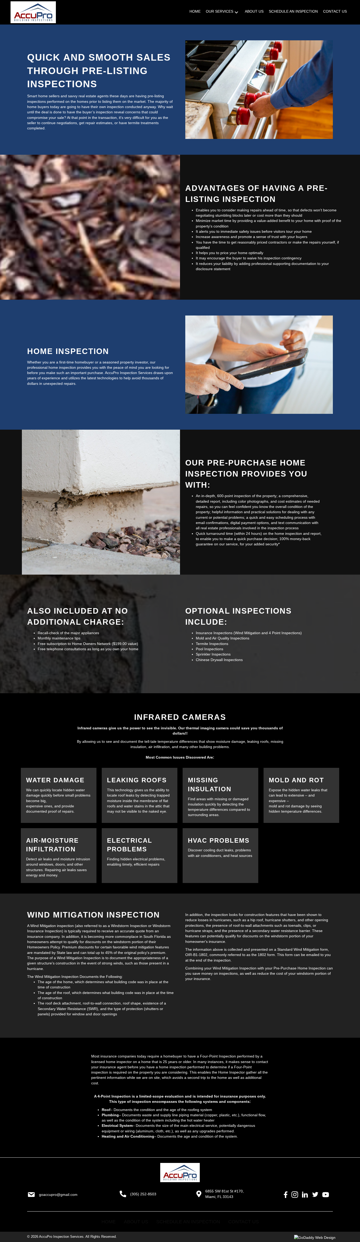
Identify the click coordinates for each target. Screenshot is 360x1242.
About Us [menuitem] (136, 1221)
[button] (236, 12)
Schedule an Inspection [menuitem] (188, 1221)
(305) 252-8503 (143, 1194)
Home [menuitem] (108, 1221)
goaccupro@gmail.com (58, 1194)
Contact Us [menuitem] (243, 1221)
